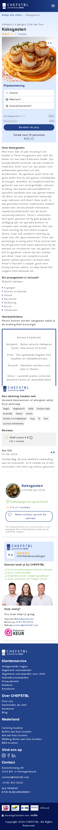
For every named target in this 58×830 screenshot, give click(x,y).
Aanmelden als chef (14, 704)
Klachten (7, 685)
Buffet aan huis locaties (17, 731)
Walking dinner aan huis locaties (22, 739)
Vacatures (8, 708)
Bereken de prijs (29, 127)
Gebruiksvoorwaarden (15, 677)
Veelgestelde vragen (15, 666)
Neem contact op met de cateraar (30, 516)
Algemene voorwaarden (17, 670)
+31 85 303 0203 (24, 622)
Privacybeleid (10, 681)
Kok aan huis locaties (15, 735)
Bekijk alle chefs (12, 15)
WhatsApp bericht (24, 619)
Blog (4, 712)
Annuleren (8, 688)
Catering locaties (12, 727)
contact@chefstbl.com (25, 625)
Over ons (7, 701)
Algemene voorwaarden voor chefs (24, 673)
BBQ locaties (10, 742)
